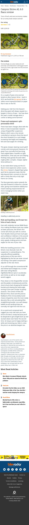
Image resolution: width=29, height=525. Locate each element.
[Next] (24, 81)
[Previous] (4, 81)
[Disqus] (14, 432)
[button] (14, 83)
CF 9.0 (5, 170)
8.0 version (18, 99)
